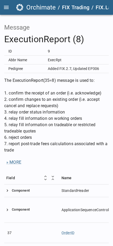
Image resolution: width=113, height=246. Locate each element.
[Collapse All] (52, 177)
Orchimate (41, 7)
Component (21, 190)
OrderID (67, 233)
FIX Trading (75, 7)
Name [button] (66, 178)
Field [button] (10, 178)
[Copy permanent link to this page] (90, 39)
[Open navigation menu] (6, 7)
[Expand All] (45, 177)
